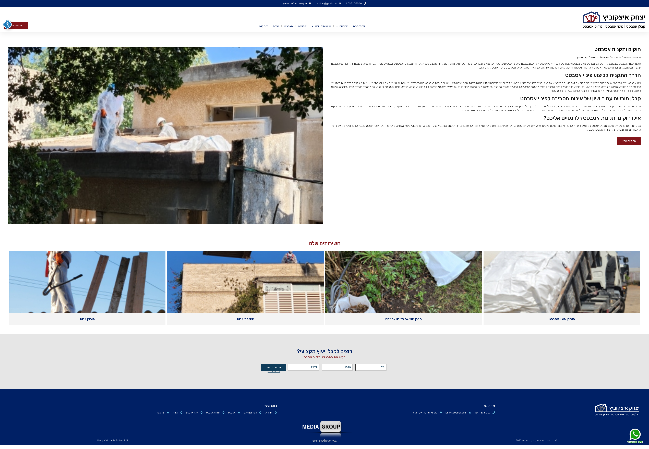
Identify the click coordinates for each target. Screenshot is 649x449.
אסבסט (344, 26)
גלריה (276, 26)
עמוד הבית (359, 26)
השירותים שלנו (323, 26)
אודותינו (302, 26)
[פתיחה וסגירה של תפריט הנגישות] (8, 24)
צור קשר (263, 26)
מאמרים (288, 26)
